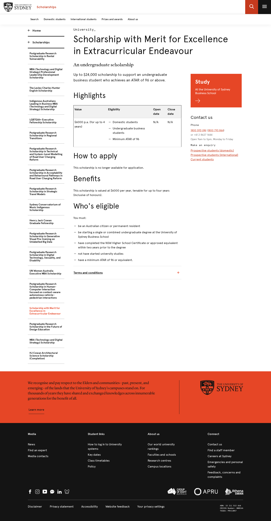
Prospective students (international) (214, 155)
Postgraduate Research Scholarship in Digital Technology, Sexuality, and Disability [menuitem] (44, 256)
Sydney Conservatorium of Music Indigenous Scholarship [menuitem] (45, 207)
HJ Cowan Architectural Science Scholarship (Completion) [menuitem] (43, 355)
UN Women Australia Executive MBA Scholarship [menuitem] (45, 272)
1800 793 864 (216, 130)
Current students (202, 159)
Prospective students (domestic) (212, 150)
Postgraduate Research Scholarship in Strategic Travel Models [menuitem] (43, 191)
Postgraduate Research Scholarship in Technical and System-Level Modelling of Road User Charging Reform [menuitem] (45, 154)
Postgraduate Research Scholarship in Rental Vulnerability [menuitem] (42, 56)
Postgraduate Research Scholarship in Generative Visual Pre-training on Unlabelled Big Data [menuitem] (44, 237)
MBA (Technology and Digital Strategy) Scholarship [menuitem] (45, 341)
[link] (45, 444)
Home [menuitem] (36, 30)
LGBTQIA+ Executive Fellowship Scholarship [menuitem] (42, 121)
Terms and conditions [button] (88, 272)
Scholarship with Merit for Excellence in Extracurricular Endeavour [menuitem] (45, 311)
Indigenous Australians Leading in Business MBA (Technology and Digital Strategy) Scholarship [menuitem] (43, 105)
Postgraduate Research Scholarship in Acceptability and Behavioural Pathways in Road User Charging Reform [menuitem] (45, 174)
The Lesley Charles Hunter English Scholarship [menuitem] (44, 89)
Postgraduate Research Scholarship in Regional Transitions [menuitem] (43, 135)
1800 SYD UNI (198, 130)
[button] (251, 7)
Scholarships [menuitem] (41, 42)
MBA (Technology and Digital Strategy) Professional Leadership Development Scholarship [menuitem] (45, 73)
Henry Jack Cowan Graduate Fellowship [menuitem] (41, 222)
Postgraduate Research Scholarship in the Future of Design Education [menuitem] (45, 326)
